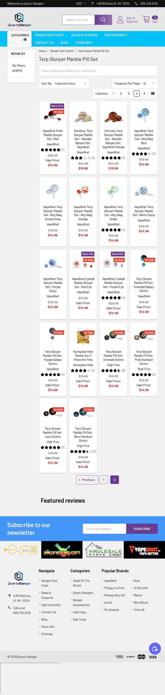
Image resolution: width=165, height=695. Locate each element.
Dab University (116, 35)
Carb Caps (79, 612)
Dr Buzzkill (141, 588)
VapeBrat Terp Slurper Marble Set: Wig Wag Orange (83, 213)
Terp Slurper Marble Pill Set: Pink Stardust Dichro (144, 357)
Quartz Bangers (83, 593)
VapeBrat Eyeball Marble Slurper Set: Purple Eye (113, 283)
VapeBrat (110, 580)
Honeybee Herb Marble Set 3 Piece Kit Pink (83, 355)
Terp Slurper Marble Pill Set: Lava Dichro (53, 432)
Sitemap (47, 634)
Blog (64, 42)
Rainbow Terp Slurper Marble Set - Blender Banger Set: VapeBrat (83, 139)
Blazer (138, 595)
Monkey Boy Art (114, 595)
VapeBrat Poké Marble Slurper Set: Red (53, 135)
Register (132, 21)
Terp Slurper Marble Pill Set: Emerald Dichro (113, 355)
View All (139, 609)
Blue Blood (141, 602)
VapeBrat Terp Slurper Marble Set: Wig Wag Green (113, 213)
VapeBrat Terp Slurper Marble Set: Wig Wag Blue (143, 137)
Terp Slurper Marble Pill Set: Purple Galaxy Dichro (53, 357)
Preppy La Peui (114, 588)
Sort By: (47, 83)
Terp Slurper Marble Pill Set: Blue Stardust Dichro (83, 434)
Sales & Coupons (84, 35)
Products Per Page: (127, 83)
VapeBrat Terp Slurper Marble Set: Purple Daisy (52, 285)
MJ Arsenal (111, 609)
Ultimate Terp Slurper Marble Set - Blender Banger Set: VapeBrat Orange (113, 139)
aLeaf (108, 602)
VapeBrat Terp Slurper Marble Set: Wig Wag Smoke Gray (52, 213)
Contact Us (44, 42)
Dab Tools (79, 619)
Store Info (83, 42)
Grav (137, 580)
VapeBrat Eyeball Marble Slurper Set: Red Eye (83, 283)
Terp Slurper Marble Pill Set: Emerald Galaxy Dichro (144, 285)
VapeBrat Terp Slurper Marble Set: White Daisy (144, 211)
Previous (88, 479)
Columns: (102, 93)
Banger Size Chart (49, 35)
